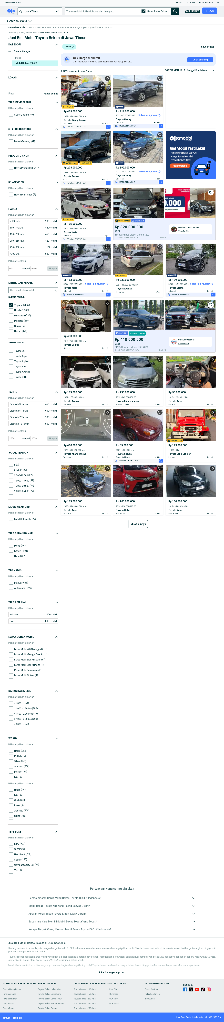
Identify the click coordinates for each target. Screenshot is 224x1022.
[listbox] (73, 47)
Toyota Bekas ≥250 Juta (85, 1008)
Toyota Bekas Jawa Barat (49, 994)
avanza (50, 27)
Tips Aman (150, 999)
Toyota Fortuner (10, 999)
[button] (12, 2)
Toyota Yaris (8, 1003)
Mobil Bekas (31, 33)
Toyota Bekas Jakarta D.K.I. (50, 989)
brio (111, 27)
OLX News (114, 1003)
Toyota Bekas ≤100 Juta (85, 989)
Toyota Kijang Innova (12, 989)
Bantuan (6, 1018)
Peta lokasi (17, 1018)
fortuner (40, 27)
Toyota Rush (8, 1008)
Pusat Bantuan (151, 989)
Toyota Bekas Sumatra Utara (51, 1003)
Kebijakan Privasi (152, 994)
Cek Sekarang (200, 59)
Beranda (12, 33)
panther (60, 27)
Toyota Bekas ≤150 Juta (85, 994)
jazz (85, 27)
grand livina (95, 27)
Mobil (21, 33)
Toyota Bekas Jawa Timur (50, 999)
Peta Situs (114, 989)
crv (105, 27)
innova (31, 27)
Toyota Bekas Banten (48, 1008)
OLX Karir (113, 999)
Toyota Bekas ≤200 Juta (85, 999)
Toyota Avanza (9, 994)
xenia (69, 27)
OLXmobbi (114, 994)
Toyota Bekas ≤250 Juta (85, 1003)
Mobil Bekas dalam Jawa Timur (54, 33)
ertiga (77, 27)
